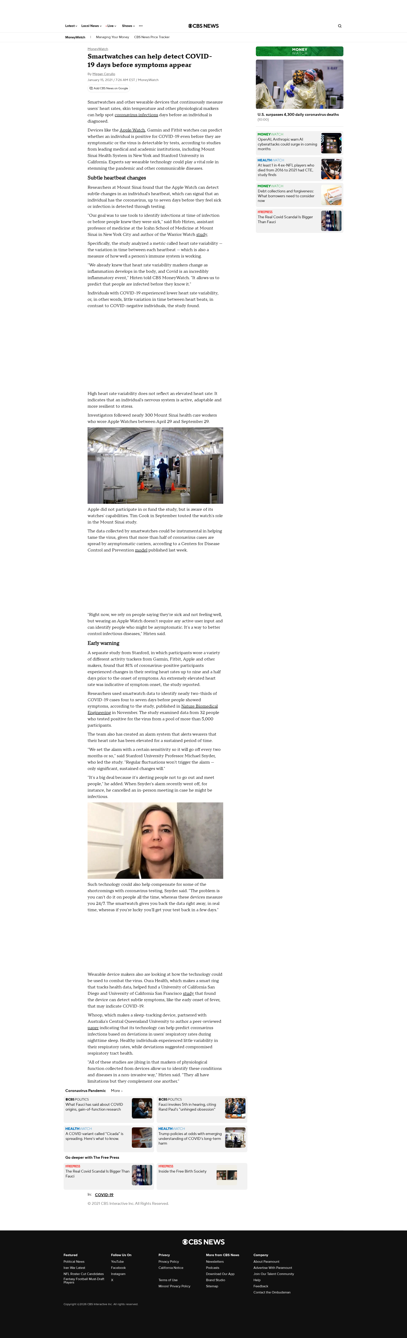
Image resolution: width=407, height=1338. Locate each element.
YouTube (117, 1261)
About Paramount (266, 1261)
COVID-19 (104, 1194)
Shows (127, 26)
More (116, 1090)
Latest (70, 26)
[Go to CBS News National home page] (203, 26)
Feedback (261, 1286)
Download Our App (220, 1274)
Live (110, 26)
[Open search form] (340, 26)
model (141, 550)
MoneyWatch (75, 37)
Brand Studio (215, 1280)
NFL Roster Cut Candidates (84, 1274)
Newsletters (215, 1261)
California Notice (171, 1267)
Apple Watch (132, 130)
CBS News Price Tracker (152, 37)
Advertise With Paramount (273, 1267)
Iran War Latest (74, 1267)
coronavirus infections (136, 115)
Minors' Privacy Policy (174, 1286)
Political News (74, 1261)
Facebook (118, 1267)
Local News (90, 26)
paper (93, 1028)
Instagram (118, 1274)
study (201, 234)
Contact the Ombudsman (272, 1292)
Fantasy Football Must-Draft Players (84, 1280)
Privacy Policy (169, 1261)
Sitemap (212, 1286)
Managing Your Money (112, 37)
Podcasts (212, 1267)
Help (257, 1280)
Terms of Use (168, 1280)
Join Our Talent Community (274, 1274)
